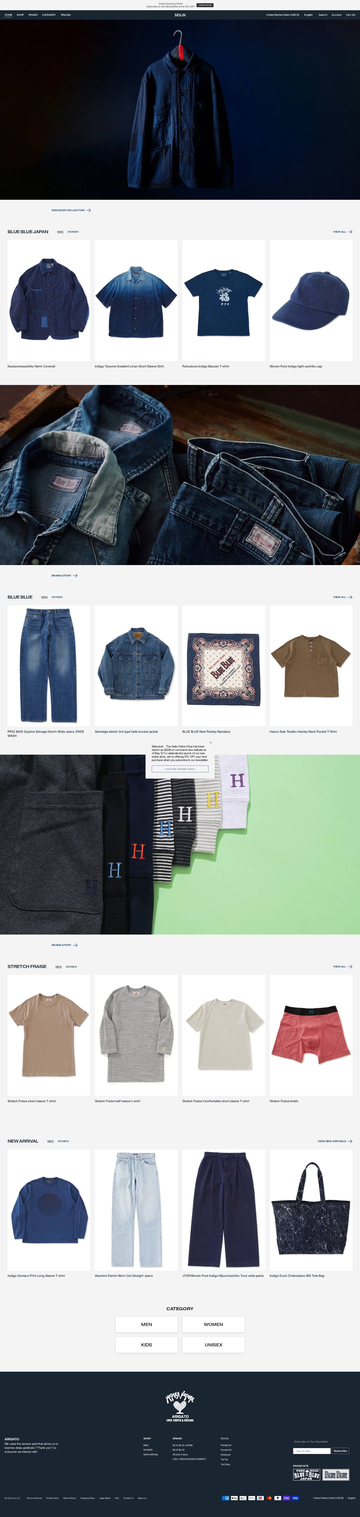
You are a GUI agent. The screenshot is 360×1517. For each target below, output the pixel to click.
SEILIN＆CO (13, 1498)
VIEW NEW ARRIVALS (332, 1141)
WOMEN (73, 231)
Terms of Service (34, 1498)
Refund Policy (69, 1498)
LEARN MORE (205, 5)
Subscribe (340, 1450)
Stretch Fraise (180, 1454)
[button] (282, 15)
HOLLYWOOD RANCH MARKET (190, 1459)
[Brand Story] (180, 475)
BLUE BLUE (179, 1449)
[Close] (210, 742)
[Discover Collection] (180, 110)
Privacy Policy (52, 1498)
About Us (142, 1498)
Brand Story (62, 575)
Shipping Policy (88, 1498)
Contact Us (128, 1498)
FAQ (117, 1498)
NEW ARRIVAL (150, 1454)
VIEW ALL (339, 231)
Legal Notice (104, 1498)
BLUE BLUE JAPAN (183, 1445)
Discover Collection (68, 210)
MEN (60, 231)
